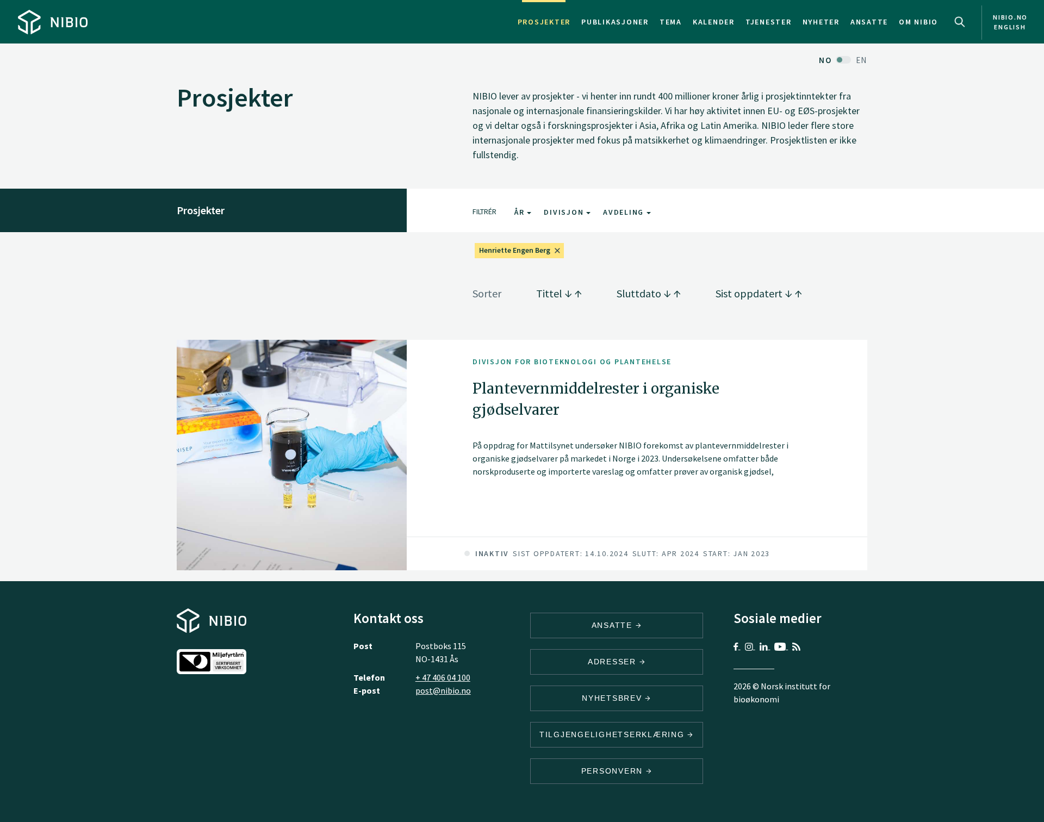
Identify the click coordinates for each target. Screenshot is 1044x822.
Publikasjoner (615, 22)
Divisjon (565, 212)
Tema (671, 22)
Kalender (714, 22)
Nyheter (821, 22)
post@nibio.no (443, 690)
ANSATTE (614, 625)
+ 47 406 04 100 (442, 677)
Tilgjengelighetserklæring (613, 734)
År (520, 212)
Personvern (613, 771)
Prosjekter (544, 22)
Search (960, 22)
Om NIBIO (918, 22)
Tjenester (768, 22)
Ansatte (869, 22)
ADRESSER (613, 661)
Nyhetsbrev (613, 698)
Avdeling (625, 212)
